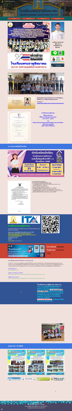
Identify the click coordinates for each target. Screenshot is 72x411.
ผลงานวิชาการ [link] (55, 1)
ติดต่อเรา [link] (67, 1)
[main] (57, 45)
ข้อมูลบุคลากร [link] (62, 1)
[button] (71, 1)
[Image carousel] (53, 332)
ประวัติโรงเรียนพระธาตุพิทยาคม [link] (46, 1)
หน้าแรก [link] (38, 1)
